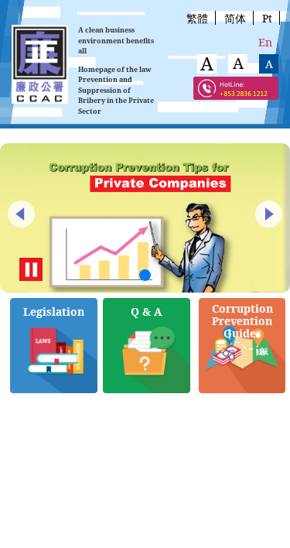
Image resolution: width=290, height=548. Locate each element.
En (265, 42)
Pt (267, 18)
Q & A (146, 312)
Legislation (53, 312)
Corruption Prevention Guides (242, 321)
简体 (235, 18)
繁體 (197, 18)
